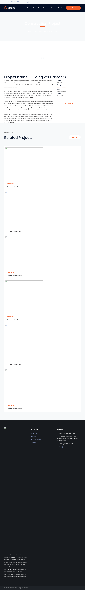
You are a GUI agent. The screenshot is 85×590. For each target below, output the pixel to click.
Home (30, 31)
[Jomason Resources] (9, 8)
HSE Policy (34, 436)
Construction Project (14, 187)
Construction (38, 31)
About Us (34, 433)
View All (74, 137)
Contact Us (73, 8)
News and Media (36, 439)
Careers (33, 442)
